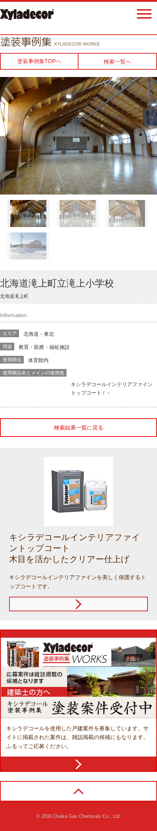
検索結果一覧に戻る (78, 427)
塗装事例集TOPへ (39, 61)
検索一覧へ (117, 61)
